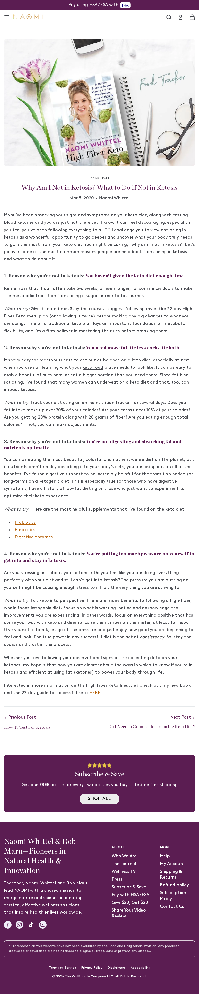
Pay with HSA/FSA (130, 895)
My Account (172, 864)
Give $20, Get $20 (130, 902)
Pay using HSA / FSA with (93, 5)
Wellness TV (124, 871)
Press (117, 879)
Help (165, 856)
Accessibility (140, 968)
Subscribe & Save (129, 887)
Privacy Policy (91, 968)
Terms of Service (62, 968)
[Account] (180, 17)
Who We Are (124, 856)
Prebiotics (25, 530)
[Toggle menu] (7, 17)
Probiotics (25, 522)
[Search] (169, 17)
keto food (93, 367)
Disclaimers (116, 968)
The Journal (124, 864)
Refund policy (174, 885)
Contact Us (172, 906)
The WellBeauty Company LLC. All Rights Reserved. (106, 976)
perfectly (14, 580)
